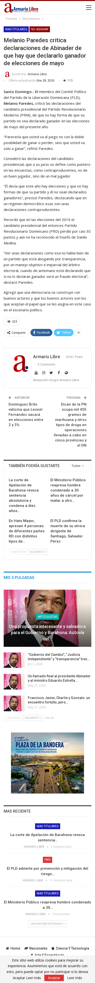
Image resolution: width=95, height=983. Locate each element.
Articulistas (47, 616)
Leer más (74, 978)
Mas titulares (16, 29)
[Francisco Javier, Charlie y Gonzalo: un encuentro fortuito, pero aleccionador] (14, 703)
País (47, 859)
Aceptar (54, 977)
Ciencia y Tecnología (72, 948)
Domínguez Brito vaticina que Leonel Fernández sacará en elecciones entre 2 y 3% (26, 414)
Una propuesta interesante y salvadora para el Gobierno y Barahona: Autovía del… (47, 632)
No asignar (39, 29)
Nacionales (38, 948)
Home (15, 948)
